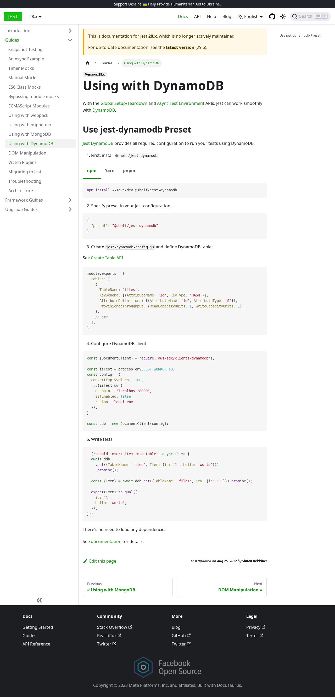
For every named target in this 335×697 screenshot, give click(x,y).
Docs (183, 16)
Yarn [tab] (110, 170)
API (197, 16)
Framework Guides (24, 200)
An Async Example (26, 59)
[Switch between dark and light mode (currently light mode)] (282, 16)
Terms (252, 635)
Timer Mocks (21, 68)
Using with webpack (28, 115)
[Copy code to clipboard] (260, 189)
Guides (12, 40)
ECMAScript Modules (29, 106)
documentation (106, 541)
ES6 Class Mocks (24, 87)
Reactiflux (106, 635)
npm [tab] (92, 170)
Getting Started (38, 627)
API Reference (36, 644)
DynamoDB (103, 110)
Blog (226, 16)
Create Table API (107, 258)
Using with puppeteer (30, 125)
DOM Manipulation (27, 153)
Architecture (20, 190)
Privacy (253, 627)
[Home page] (88, 63)
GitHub (179, 635)
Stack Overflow (112, 627)
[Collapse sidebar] (39, 600)
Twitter (104, 644)
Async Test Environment (180, 103)
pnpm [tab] (129, 170)
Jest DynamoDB (98, 143)
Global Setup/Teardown (123, 103)
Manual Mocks (22, 78)
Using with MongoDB (29, 134)
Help (211, 16)
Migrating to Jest (24, 172)
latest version (180, 47)
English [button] (251, 16)
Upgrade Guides (21, 209)
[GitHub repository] (272, 16)
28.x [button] (33, 16)
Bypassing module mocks (33, 96)
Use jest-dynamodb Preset (300, 35)
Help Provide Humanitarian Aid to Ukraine (184, 4)
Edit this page (102, 561)
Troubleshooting (24, 181)
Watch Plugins (22, 162)
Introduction (17, 30)
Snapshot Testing (25, 49)
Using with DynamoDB (30, 143)
